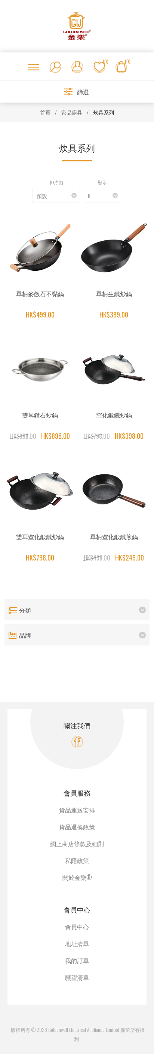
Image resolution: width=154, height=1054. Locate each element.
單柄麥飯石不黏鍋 (40, 293)
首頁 (45, 112)
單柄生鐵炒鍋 (114, 293)
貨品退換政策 (77, 826)
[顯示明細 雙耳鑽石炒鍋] (40, 369)
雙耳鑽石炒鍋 (40, 414)
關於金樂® (77, 877)
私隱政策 (77, 860)
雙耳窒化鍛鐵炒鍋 (40, 536)
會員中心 (77, 926)
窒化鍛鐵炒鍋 (114, 414)
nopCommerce (86, 1020)
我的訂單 (77, 960)
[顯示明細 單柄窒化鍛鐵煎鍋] (114, 490)
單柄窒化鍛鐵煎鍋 (114, 536)
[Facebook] (77, 741)
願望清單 (77, 977)
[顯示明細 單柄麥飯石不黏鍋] (40, 247)
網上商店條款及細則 (77, 843)
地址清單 (77, 943)
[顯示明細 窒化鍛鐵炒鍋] (114, 369)
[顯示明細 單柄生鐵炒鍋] (114, 247)
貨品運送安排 (77, 809)
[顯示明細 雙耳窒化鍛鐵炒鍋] (40, 490)
